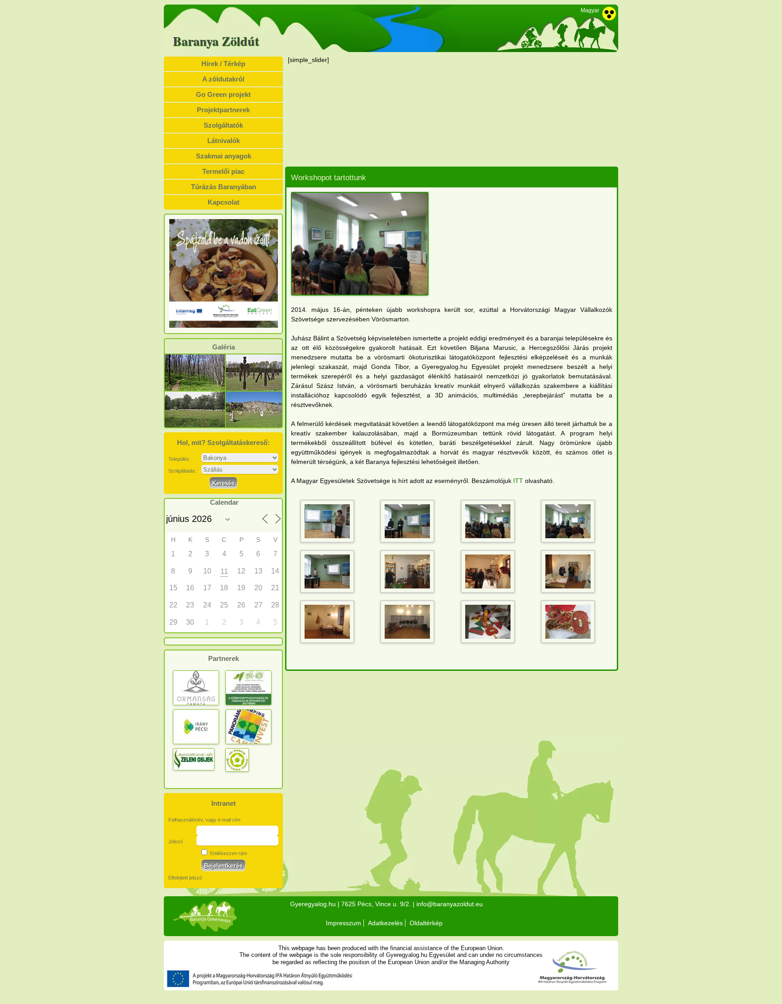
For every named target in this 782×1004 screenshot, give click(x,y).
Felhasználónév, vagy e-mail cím (204, 819)
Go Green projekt (223, 94)
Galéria (223, 347)
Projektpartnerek (223, 110)
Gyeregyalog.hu (313, 904)
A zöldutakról (223, 79)
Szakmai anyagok (223, 156)
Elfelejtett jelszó (185, 877)
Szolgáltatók (223, 125)
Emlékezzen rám (228, 853)
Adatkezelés (385, 923)
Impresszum (343, 923)
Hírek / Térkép (223, 63)
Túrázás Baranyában (223, 187)
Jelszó (175, 841)
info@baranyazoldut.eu (449, 904)
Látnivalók (223, 140)
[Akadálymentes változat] (609, 13)
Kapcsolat (223, 202)
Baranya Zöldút (216, 41)
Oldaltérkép (426, 923)
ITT (518, 480)
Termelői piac (223, 171)
